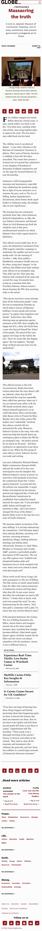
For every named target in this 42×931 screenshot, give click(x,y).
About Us (5, 904)
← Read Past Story (10, 804)
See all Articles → (8, 827)
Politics (12, 821)
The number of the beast (11, 792)
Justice (4, 821)
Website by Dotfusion (10, 913)
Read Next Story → (31, 804)
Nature (19, 861)
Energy (12, 861)
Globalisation (13, 817)
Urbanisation (16, 865)
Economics (6, 883)
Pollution (27, 861)
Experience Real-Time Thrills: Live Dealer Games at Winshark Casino (17, 660)
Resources (5, 865)
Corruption (26, 883)
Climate (4, 861)
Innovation (16, 883)
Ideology (34, 817)
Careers (24, 904)
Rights (4, 843)
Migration (30, 839)
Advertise (15, 904)
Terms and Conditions (18, 909)
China (4, 817)
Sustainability (7, 887)
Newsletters (33, 904)
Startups (17, 887)
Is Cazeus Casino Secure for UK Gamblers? (18, 693)
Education (13, 839)
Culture (4, 839)
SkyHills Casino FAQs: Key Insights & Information (17, 678)
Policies (5, 909)
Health (21, 839)
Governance (24, 817)
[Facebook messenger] (36, 111)
